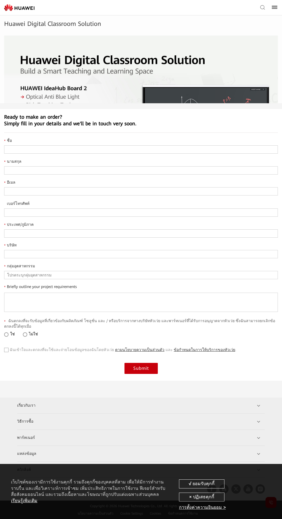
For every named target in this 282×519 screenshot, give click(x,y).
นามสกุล (12, 161)
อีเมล (9, 182)
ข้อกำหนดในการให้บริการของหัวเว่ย (204, 349)
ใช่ (12, 334)
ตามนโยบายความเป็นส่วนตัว (139, 349)
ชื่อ (8, 140)
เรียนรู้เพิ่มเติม (24, 500)
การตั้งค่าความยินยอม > (202, 507)
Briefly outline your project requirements (40, 286)
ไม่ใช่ (33, 334)
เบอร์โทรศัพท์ (18, 203)
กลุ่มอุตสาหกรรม (19, 266)
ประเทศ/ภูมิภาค (19, 224)
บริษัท (10, 245)
